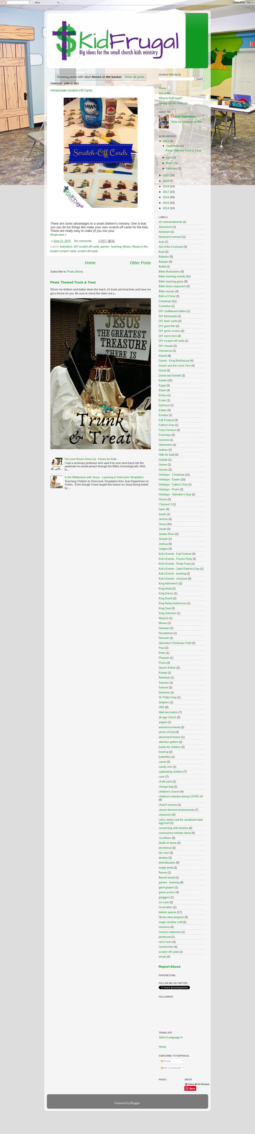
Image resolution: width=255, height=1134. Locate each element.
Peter (162, 652)
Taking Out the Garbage (173, 103)
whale (162, 956)
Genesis (164, 439)
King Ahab (165, 588)
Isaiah (162, 514)
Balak (162, 266)
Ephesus (164, 405)
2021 (166, 141)
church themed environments (176, 809)
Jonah (162, 528)
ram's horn (165, 941)
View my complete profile (186, 121)
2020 (166, 175)
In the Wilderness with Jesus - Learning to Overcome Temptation (104, 477)
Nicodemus (166, 633)
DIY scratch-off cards (86, 246)
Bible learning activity (172, 276)
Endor (162, 400)
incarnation (165, 907)
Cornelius (165, 306)
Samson (164, 682)
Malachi (163, 618)
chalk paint (165, 781)
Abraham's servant (170, 236)
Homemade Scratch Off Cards (71, 90)
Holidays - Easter (169, 479)
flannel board (167, 877)
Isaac (162, 509)
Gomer (163, 464)
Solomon (164, 692)
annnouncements (169, 727)
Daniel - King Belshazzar (174, 360)
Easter (163, 380)
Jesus (162, 524)
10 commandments (170, 221)
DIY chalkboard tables (172, 311)
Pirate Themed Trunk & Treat (73, 282)
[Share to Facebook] (110, 241)
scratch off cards (88, 251)
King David (165, 598)
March (170, 163)
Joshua (163, 543)
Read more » (58, 234)
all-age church (167, 717)
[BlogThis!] (103, 241)
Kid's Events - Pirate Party (175, 563)
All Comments (172, 1067)
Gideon (163, 449)
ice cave (164, 902)
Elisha (163, 395)
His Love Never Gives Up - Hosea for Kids (90, 459)
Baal (161, 251)
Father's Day (166, 424)
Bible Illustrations (169, 271)
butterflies (165, 756)
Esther (163, 410)
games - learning (111, 246)
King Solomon (167, 613)
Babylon (164, 256)
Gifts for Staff (166, 454)
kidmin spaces (167, 912)
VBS (161, 707)
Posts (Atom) (75, 271)
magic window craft (170, 922)
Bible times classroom (172, 286)
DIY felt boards (168, 316)
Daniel (163, 355)
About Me (165, 93)
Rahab (163, 672)
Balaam (163, 261)
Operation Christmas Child (175, 643)
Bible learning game (171, 281)
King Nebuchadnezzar (172, 603)
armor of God (167, 732)
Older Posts (140, 263)
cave (162, 776)
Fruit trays (165, 434)
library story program (171, 917)
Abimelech (165, 226)
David (162, 370)
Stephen (164, 702)
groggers (164, 897)
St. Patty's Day (168, 697)
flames (163, 872)
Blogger (135, 1103)
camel (162, 761)
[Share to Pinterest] (113, 241)
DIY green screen (169, 330)
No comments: (83, 240)
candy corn (165, 766)
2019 (166, 180)
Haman (163, 469)
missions (164, 926)
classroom (165, 814)
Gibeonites (165, 444)
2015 (166, 202)
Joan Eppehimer (185, 116)
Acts (161, 241)
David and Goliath (170, 375)
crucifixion (165, 837)
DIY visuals (166, 345)
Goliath (163, 459)
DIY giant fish (167, 326)
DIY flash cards (168, 321)
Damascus (165, 350)
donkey (163, 857)
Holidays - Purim (169, 489)
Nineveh (164, 637)
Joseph (163, 538)
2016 (166, 197)
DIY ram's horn (168, 335)
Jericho (163, 519)
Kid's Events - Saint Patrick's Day (179, 568)
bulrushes (66, 246)
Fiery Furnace (167, 430)
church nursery (168, 804)
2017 (166, 191)
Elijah (162, 390)
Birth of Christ (167, 296)
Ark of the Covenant (171, 246)
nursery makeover (170, 932)
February (172, 168)
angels (163, 722)
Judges (163, 548)
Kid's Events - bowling (172, 573)
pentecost (165, 936)
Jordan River (167, 533)
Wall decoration (168, 712)
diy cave (164, 852)
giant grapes (166, 887)
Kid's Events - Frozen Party (175, 558)
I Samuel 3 (165, 504)
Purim (162, 662)
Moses (127, 246)
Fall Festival (166, 420)
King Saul (165, 608)
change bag (166, 786)
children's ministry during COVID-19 (181, 796)
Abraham (164, 231)
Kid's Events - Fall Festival (175, 553)
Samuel (163, 687)
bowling (163, 751)
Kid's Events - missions (173, 578)
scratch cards (68, 251)
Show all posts (134, 77)
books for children (170, 746)
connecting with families (173, 828)
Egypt (162, 385)
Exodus (163, 415)
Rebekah (164, 677)
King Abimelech (168, 583)
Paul (161, 647)
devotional (165, 847)
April (169, 157)
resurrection (166, 946)
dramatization (167, 862)
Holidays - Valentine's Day (175, 494)
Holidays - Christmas (171, 474)
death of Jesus (168, 842)
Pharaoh (164, 657)
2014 (166, 208)
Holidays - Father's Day (173, 484)
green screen (167, 892)
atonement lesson (170, 737)
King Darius (166, 593)
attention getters (168, 741)
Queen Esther (167, 667)
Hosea (163, 499)
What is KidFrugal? (170, 98)
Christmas (165, 301)
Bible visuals (167, 291)
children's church (169, 791)
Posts (167, 1061)
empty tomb (166, 867)
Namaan (164, 628)
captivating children (171, 771)
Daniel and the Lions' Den (175, 365)
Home (90, 263)
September (173, 145)
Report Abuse (170, 966)
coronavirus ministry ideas (175, 832)
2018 (166, 186)
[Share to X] (106, 241)
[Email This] (100, 241)
